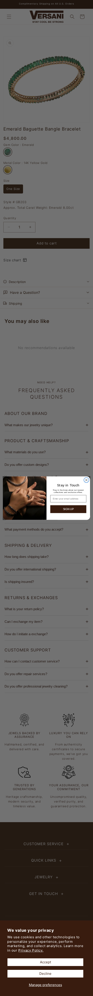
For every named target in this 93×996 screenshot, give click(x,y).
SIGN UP (68, 509)
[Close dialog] (86, 480)
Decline (45, 973)
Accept (45, 962)
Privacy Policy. (30, 950)
